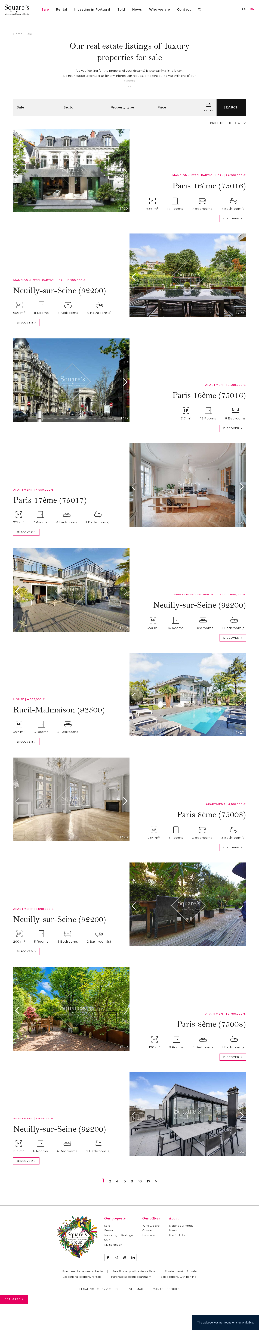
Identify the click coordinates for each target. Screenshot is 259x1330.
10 (140, 1181)
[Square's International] (16, 9)
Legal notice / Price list (99, 1289)
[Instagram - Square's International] (116, 1257)
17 (148, 1181)
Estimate (12, 1299)
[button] (18, 172)
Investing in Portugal (92, 9)
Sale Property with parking (178, 1276)
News (137, 9)
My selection (113, 1244)
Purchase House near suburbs (82, 1271)
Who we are (159, 9)
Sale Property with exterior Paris (134, 1271)
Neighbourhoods (181, 1225)
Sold (121, 9)
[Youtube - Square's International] (124, 1257)
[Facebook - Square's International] (107, 1257)
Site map (136, 1289)
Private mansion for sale (181, 1271)
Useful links (177, 1235)
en (252, 9)
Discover (231, 218)
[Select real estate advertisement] (199, 10)
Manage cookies (166, 1289)
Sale (45, 9)
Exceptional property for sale (82, 1276)
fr (244, 9)
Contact (184, 9)
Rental (61, 9)
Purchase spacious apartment (131, 1276)
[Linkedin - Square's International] (133, 1257)
